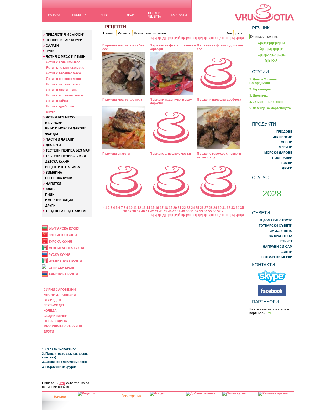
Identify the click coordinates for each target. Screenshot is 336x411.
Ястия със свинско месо (65, 68)
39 (138, 211)
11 (135, 208)
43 (156, 211)
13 (144, 208)
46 (170, 211)
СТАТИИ (260, 71)
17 (162, 208)
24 (193, 208)
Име (229, 33)
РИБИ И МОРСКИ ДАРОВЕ (65, 128)
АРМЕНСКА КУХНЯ (63, 274)
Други (50, 112)
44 (161, 211)
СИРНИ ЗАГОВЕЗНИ (60, 290)
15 (153, 208)
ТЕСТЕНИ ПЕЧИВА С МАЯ (66, 156)
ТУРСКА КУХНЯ (60, 241)
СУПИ (50, 51)
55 (210, 211)
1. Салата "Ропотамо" (59, 349)
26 (202, 208)
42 (152, 211)
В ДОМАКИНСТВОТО (276, 220)
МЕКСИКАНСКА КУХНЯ (66, 248)
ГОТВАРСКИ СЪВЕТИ (275, 225)
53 (201, 211)
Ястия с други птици (61, 90)
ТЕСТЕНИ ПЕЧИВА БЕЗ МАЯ (68, 150)
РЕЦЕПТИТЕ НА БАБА (62, 167)
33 (233, 208)
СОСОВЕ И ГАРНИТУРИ (64, 40)
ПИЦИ (50, 194)
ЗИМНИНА (54, 172)
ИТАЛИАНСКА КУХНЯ (65, 261)
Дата (239, 33)
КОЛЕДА (50, 311)
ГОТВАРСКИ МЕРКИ (276, 257)
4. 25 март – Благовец (266, 102)
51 (192, 211)
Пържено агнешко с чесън (170, 153)
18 (166, 208)
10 (131, 208)
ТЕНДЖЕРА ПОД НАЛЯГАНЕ (68, 211)
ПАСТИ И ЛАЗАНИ (60, 139)
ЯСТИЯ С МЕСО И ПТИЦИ (66, 57)
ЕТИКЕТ (286, 241)
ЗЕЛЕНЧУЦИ (282, 137)
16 (157, 208)
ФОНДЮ (51, 134)
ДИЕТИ (286, 252)
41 (147, 211)
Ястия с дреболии (60, 106)
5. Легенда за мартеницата (270, 108)
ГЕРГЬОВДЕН (54, 305)
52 (196, 211)
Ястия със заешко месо (64, 95)
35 (242, 208)
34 (237, 208)
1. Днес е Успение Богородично (263, 81)
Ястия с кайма (57, 101)
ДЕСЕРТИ (53, 145)
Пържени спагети (116, 153)
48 (179, 211)
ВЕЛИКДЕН (52, 300)
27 (206, 208)
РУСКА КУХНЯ (59, 255)
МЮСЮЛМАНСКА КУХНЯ (63, 326)
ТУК (62, 383)
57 (219, 211)
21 (179, 208)
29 (215, 208)
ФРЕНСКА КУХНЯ (62, 268)
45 (165, 211)
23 (188, 208)
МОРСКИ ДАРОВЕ (278, 152)
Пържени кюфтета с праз (122, 99)
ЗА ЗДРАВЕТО (281, 231)
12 (139, 208)
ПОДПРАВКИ (282, 158)
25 (197, 208)
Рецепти (124, 33)
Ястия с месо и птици (150, 33)
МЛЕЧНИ (285, 147)
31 (224, 208)
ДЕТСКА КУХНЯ (57, 161)
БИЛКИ (286, 163)
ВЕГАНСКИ (53, 123)
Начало (108, 33)
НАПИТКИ (53, 183)
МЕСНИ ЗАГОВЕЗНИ (60, 295)
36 (125, 211)
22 (184, 208)
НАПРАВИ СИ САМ (277, 246)
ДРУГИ (50, 205)
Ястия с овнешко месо (63, 79)
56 (214, 211)
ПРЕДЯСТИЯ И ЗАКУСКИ (65, 35)
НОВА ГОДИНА (55, 321)
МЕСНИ (286, 142)
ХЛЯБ (50, 189)
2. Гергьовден (260, 89)
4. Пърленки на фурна (59, 367)
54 (205, 211)
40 (143, 211)
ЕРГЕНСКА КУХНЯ (59, 178)
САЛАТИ (52, 46)
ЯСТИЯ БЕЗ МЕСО (60, 117)
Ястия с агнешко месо (63, 62)
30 (220, 208)
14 (148, 208)
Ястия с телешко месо (63, 73)
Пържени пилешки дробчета (219, 99)
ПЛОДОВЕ (284, 131)
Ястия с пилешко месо (63, 84)
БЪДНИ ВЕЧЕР (55, 316)
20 (175, 208)
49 (183, 211)
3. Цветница (258, 95)
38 (134, 211)
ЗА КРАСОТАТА (280, 236)
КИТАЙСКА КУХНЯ (63, 235)
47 (174, 211)
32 (228, 208)
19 (170, 208)
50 (188, 211)
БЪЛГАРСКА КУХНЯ (64, 228)
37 (130, 211)
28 (211, 208)
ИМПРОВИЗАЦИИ (59, 200)
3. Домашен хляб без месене (64, 362)
